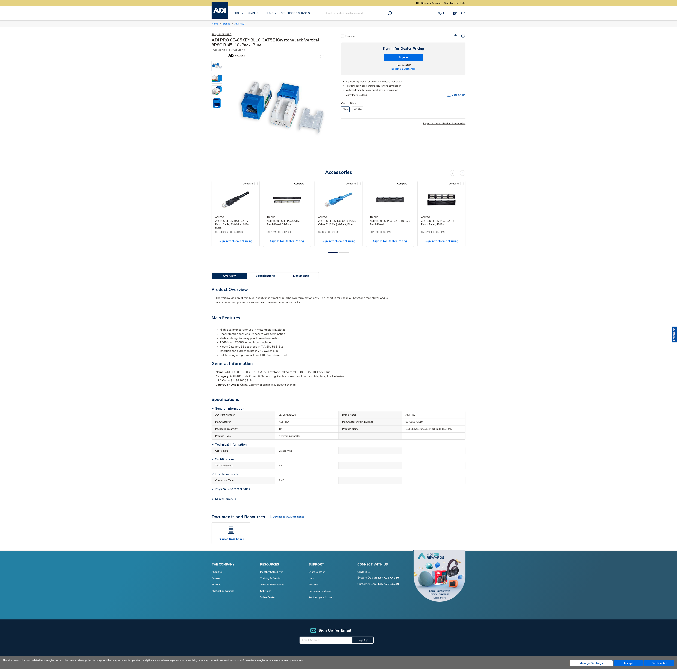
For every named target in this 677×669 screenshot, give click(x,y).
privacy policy (84, 660)
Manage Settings (591, 663)
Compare (350, 36)
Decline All (659, 663)
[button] (674, 334)
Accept (628, 663)
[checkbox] (342, 36)
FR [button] (417, 3)
